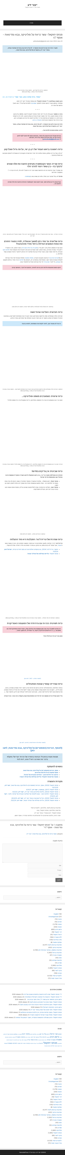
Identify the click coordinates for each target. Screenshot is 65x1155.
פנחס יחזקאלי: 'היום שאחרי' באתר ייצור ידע (47, 813)
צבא (38, 810)
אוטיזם (60, 922)
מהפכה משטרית (20, 1037)
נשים (60, 958)
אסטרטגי (33, 103)
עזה (23, 1040)
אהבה (60, 919)
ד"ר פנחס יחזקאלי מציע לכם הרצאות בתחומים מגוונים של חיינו (42, 994)
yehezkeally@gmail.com (51, 139)
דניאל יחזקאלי (57, 934)
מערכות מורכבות (54, 258)
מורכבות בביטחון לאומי (54, 808)
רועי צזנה (20, 1043)
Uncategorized (53, 916)
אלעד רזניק (26, 1034)
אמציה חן (19, 1034)
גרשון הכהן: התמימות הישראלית (52, 1007)
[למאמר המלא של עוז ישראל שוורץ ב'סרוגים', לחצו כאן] (33, 742)
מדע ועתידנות (57, 940)
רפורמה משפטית (12, 1043)
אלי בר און (42, 1034)
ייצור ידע (32, 4)
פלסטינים (60, 1043)
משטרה (59, 1040)
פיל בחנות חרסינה (10, 1040)
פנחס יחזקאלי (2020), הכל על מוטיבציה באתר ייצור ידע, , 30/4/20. (34, 798)
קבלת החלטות (33, 1043)
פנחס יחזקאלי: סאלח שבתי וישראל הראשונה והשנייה (46, 1015)
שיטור (5, 1043)
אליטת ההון (33, 1034)
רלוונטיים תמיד (35, 808)
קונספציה (27, 176)
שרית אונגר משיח (56, 978)
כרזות (26, 1037)
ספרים (60, 963)
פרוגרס (41, 1043)
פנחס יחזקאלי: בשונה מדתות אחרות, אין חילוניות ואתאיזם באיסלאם (41, 1012)
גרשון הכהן (58, 929)
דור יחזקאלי (58, 932)
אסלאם (15, 1034)
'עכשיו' (60, 545)
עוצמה (25, 1040)
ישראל (29, 1037)
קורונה (60, 973)
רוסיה (24, 1043)
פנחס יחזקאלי (44, 810)
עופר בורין (30, 1040)
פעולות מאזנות (29, 258)
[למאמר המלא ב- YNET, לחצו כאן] (32, 678)
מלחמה (10, 1037)
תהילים (52, 1046)
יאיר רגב (33, 1037)
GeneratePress (23, 1152)
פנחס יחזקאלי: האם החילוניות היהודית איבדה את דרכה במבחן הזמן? (41, 1004)
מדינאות (58, 810)
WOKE (60, 1034)
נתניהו (36, 1040)
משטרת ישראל (51, 1040)
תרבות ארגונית (47, 1046)
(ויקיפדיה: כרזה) (37, 120)
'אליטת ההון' (6, 250)
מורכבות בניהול (57, 952)
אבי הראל (54, 1034)
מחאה (13, 1037)
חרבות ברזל (43, 1037)
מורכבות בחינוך (57, 947)
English (56, 914)
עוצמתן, (58, 262)
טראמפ (37, 1037)
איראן (48, 1034)
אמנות (60, 927)
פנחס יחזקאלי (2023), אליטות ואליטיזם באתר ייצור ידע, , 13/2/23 (35, 792)
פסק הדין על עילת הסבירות (30, 248)
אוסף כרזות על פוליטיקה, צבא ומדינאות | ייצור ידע (41, 834)
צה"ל (37, 1043)
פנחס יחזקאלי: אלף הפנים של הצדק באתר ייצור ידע (46, 1010)
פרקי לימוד (58, 970)
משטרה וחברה (57, 955)
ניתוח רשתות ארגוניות (42, 1040)
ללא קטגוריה (58, 937)
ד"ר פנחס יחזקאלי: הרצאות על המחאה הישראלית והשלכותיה (43, 997)
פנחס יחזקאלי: (42, 553)
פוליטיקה (43, 808)
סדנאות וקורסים (57, 960)
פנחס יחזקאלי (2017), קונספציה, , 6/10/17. (42, 789)
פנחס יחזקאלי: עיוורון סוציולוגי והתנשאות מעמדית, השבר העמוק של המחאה (39, 1017)
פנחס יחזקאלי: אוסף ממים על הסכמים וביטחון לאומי (46, 1002)
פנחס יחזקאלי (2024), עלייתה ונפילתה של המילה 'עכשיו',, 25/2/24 (34, 800)
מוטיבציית (46, 262)
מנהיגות (6, 1037)
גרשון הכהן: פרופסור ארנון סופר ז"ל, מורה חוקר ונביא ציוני (44, 999)
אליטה (37, 1034)
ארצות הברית (9, 1034)
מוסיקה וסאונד (57, 942)
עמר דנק (19, 1040)
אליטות (21, 260)
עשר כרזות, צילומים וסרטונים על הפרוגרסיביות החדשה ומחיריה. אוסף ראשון (38, 815)
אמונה (60, 924)
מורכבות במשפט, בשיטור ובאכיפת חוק (50, 950)
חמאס (48, 1037)
